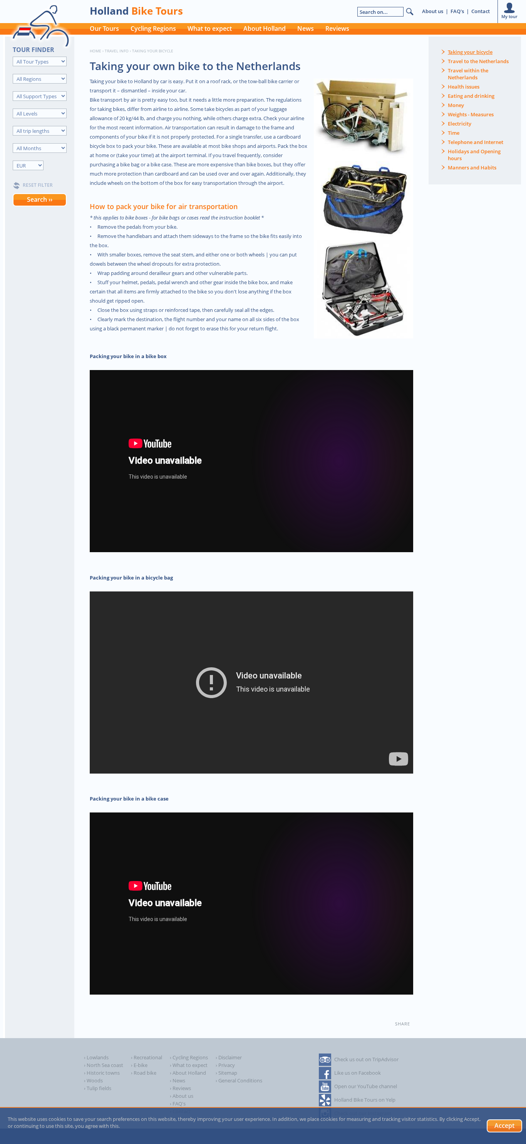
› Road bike (143, 1072)
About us (432, 11)
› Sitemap (226, 1072)
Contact (480, 11)
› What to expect (189, 1065)
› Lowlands (96, 1057)
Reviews (337, 28)
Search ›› (39, 199)
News (305, 28)
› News (177, 1080)
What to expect (210, 28)
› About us (181, 1095)
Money (456, 105)
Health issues (463, 86)
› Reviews (180, 1088)
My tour (509, 16)
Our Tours (104, 28)
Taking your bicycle (470, 52)
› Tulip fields (97, 1088)
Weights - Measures (471, 114)
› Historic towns (102, 1072)
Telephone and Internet (475, 142)
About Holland (264, 28)
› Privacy (225, 1065)
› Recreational (146, 1057)
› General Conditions (239, 1080)
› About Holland (188, 1072)
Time (453, 132)
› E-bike (139, 1065)
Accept (504, 1125)
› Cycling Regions (189, 1057)
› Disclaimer (229, 1057)
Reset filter (38, 185)
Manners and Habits (472, 167)
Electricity (459, 123)
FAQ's (457, 11)
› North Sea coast (103, 1065)
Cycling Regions (153, 28)
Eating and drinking (471, 95)
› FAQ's (178, 1103)
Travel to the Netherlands (478, 61)
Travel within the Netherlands (468, 74)
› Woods (93, 1080)
